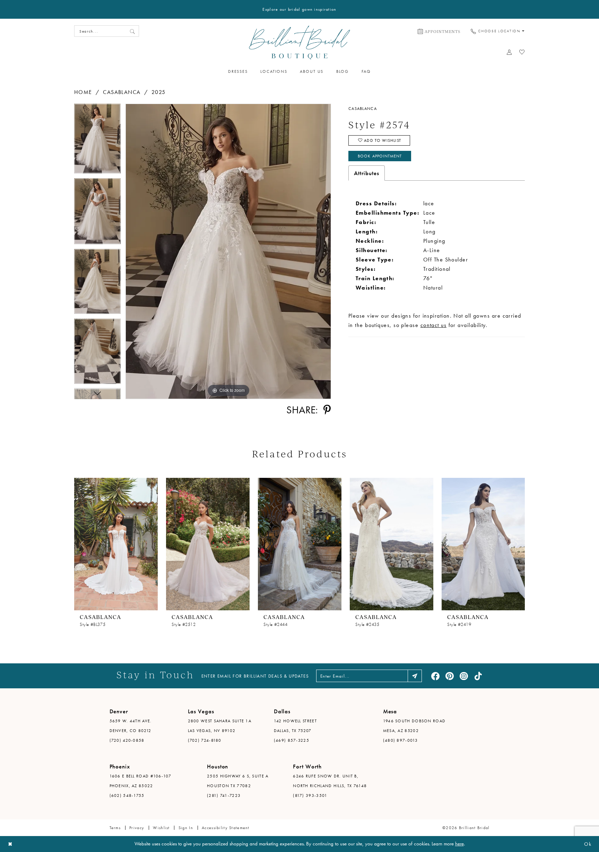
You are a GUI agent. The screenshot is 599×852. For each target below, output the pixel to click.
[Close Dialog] (10, 844)
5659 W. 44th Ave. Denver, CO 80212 (131, 725)
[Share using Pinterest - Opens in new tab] (327, 409)
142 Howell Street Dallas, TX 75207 (295, 725)
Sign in (186, 828)
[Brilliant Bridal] (299, 42)
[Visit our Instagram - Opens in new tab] (463, 676)
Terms (115, 828)
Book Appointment (380, 156)
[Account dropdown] (509, 52)
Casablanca (122, 92)
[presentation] (116, 544)
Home (83, 92)
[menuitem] (439, 31)
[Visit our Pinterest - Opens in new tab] (449, 676)
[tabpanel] (97, 141)
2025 (158, 92)
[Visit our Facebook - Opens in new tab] (435, 676)
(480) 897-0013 (400, 740)
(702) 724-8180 (205, 740)
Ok (587, 844)
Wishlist (161, 828)
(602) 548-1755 (127, 795)
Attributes (366, 173)
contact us (433, 325)
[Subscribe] (415, 676)
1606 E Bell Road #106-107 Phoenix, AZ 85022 (141, 781)
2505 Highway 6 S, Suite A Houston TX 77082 (238, 781)
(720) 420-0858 (127, 740)
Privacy (136, 828)
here (459, 843)
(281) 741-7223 (224, 795)
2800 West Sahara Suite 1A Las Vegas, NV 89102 (220, 725)
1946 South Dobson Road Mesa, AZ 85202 (414, 725)
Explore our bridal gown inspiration (299, 9)
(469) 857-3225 (291, 740)
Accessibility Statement (226, 828)
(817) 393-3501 (310, 795)
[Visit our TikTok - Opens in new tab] (478, 676)
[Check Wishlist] (522, 52)
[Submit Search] (132, 31)
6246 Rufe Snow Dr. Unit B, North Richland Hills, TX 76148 (330, 781)
